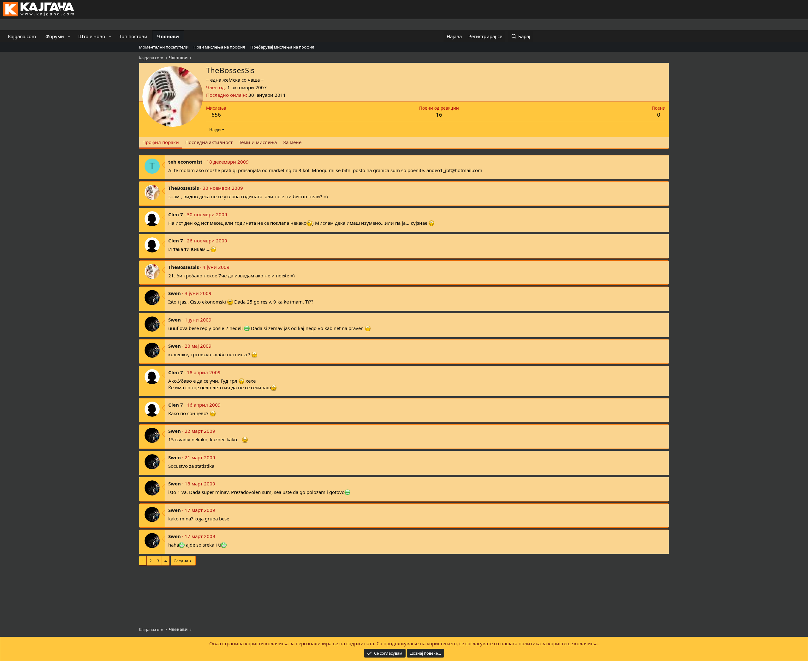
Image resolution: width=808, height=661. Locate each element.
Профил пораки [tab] (160, 142)
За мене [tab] (292, 142)
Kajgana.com (22, 36)
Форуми (54, 36)
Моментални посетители (163, 47)
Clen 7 (175, 214)
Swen (174, 293)
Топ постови (133, 36)
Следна (181, 561)
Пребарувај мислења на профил (282, 47)
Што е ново (91, 36)
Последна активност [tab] (209, 142)
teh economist (185, 162)
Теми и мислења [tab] (258, 142)
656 (216, 114)
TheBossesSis (183, 188)
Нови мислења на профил (219, 47)
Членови (168, 36)
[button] (69, 36)
